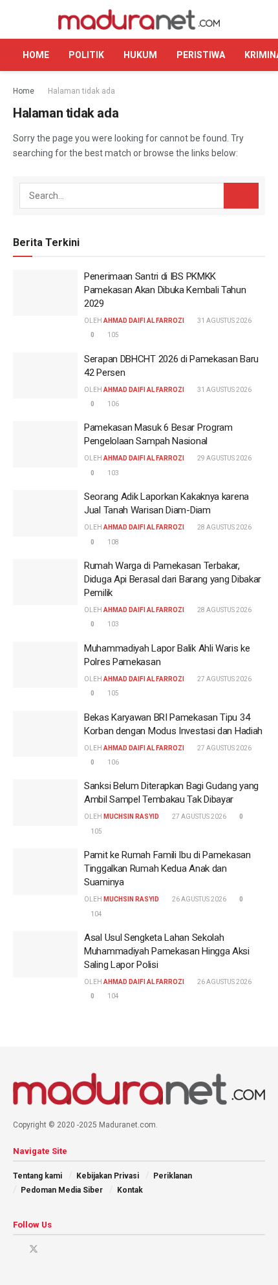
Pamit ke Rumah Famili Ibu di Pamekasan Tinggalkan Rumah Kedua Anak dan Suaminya (167, 868)
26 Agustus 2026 (198, 899)
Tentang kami (37, 1175)
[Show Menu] (18, 19)
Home (36, 55)
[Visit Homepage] (139, 19)
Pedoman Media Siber (62, 1190)
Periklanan (172, 1175)
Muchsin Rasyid (131, 816)
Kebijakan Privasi (107, 1175)
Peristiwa (200, 55)
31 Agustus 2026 (223, 320)
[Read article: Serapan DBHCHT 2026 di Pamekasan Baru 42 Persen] (45, 376)
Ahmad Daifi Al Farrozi (143, 320)
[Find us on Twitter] (33, 1249)
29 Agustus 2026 (223, 458)
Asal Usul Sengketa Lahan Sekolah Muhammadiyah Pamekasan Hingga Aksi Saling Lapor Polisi (167, 951)
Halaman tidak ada (81, 91)
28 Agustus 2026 (223, 527)
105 (112, 334)
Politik (86, 55)
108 (112, 542)
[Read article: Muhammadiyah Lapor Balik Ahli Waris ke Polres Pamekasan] (45, 665)
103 (112, 473)
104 (95, 914)
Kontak (130, 1190)
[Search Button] (259, 19)
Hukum (140, 55)
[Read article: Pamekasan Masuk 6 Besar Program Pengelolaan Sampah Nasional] (45, 444)
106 (112, 403)
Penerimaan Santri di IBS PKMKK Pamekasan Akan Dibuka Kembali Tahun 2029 (165, 290)
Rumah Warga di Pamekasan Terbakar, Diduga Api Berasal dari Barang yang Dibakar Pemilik (172, 579)
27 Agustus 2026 (223, 679)
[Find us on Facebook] (16, 1249)
